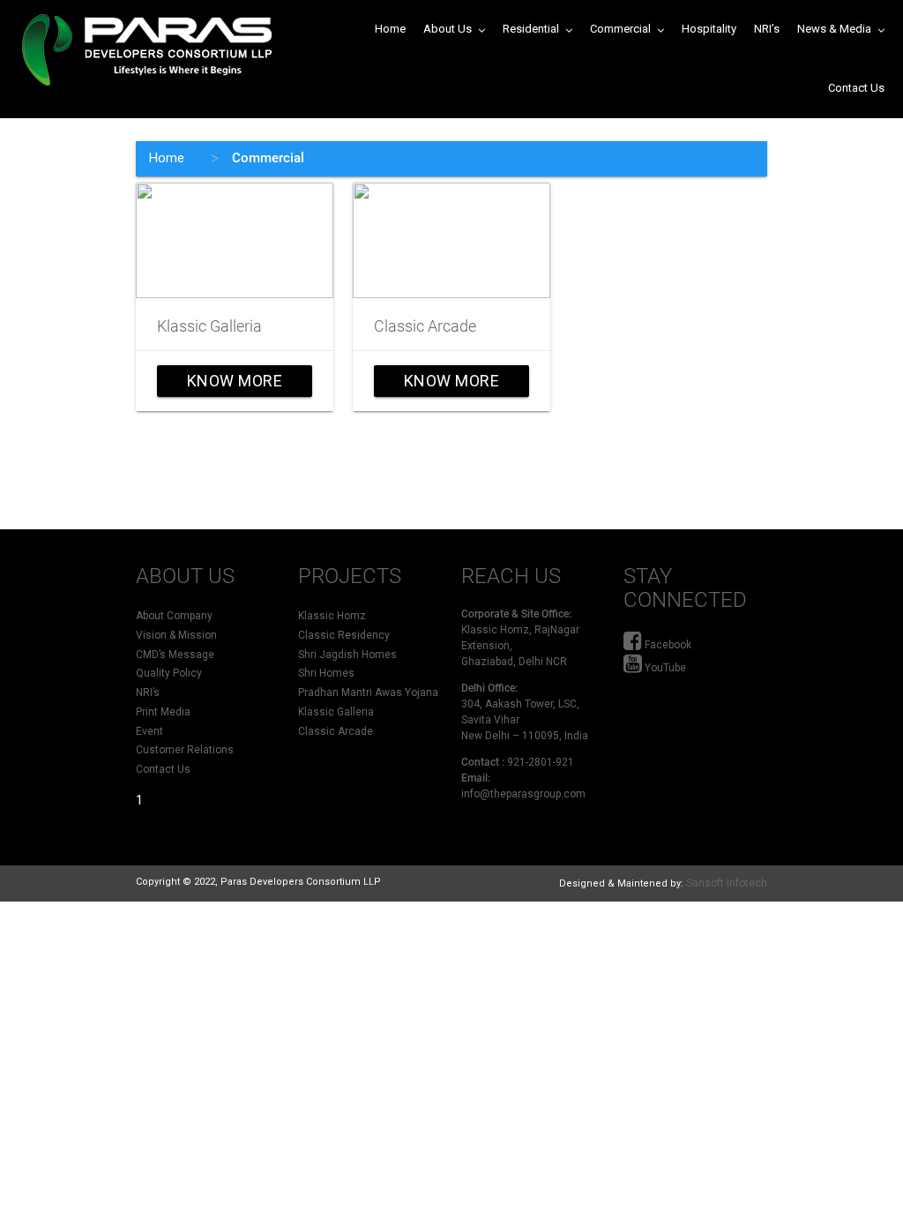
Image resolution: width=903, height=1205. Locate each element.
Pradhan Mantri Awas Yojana (368, 692)
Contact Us (163, 769)
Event (149, 731)
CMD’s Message (175, 654)
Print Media (163, 712)
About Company (174, 616)
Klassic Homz (332, 616)
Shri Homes (326, 673)
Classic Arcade (425, 326)
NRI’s (148, 692)
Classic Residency (344, 635)
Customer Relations (185, 750)
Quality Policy (169, 673)
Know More (237, 384)
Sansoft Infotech (726, 883)
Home (166, 158)
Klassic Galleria (209, 326)
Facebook (666, 645)
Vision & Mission (176, 635)
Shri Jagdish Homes (347, 654)
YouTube (664, 668)
